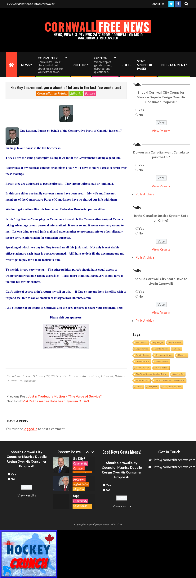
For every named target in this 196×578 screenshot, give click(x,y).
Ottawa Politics (161, 361)
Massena (182, 355)
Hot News (79, 479)
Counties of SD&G (80, 507)
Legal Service (142, 349)
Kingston (78, 489)
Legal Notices (175, 342)
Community (80, 463)
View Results (161, 131)
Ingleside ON (80, 484)
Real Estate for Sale (172, 387)
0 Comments (28, 381)
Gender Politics (142, 355)
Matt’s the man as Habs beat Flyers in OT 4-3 (55, 401)
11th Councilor (142, 380)
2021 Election (161, 368)
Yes (141, 110)
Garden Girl (178, 374)
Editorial (76, 93)
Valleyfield (152, 387)
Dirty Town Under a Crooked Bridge (151, 374)
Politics (90, 93)
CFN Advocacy (142, 361)
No (141, 115)
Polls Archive (145, 194)
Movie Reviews (142, 368)
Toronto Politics (161, 349)
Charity (177, 349)
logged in (30, 429)
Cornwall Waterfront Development (169, 380)
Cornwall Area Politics (52, 93)
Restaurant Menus (164, 355)
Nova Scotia (141, 342)
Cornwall (78, 468)
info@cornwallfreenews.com (174, 467)
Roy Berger (158, 342)
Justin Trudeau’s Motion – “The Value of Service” (65, 396)
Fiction (139, 387)
